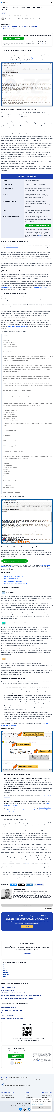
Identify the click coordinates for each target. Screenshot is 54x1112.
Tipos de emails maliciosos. (11, 578)
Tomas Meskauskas (10, 19)
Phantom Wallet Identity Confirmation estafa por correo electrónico (21, 995)
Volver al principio (48, 908)
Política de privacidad (45, 565)
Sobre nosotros (27, 953)
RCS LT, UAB (4, 1077)
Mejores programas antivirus (8, 1097)
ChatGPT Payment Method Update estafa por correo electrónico (20, 993)
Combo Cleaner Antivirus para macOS (17, 326)
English (5, 965)
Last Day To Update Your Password (22, 245)
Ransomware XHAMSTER (8, 1007)
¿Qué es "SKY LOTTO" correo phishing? (14, 576)
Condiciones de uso (6, 566)
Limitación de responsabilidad (27, 1105)
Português (6, 972)
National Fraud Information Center (36, 810)
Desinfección (24, 26)
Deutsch (5, 970)
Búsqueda (44, 1097)
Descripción (6, 26)
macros (27, 863)
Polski (4, 976)
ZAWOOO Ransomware (8, 987)
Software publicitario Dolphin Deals (11, 1010)
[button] (51, 2)
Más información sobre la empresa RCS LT (38, 919)
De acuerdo (42, 1107)
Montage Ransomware (7, 990)
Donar (27, 926)
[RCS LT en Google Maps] (2, 1084)
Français (5, 966)
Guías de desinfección (6, 1095)
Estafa (4, 13)
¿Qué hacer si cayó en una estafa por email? (15, 583)
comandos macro (6, 287)
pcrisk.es (17, 1079)
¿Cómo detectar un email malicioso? (13, 581)
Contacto (27, 1095)
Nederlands (6, 974)
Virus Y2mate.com (6, 1013)
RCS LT (41, 43)
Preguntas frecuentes (9, 28)
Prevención (34, 26)
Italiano (5, 968)
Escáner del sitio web (47, 1095)
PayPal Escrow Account (12, 247)
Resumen (14, 26)
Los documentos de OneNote (39, 287)
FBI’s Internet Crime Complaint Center (17, 810)
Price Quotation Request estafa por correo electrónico (17, 998)
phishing (30, 58)
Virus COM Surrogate (7, 1015)
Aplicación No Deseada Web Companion (13, 1018)
